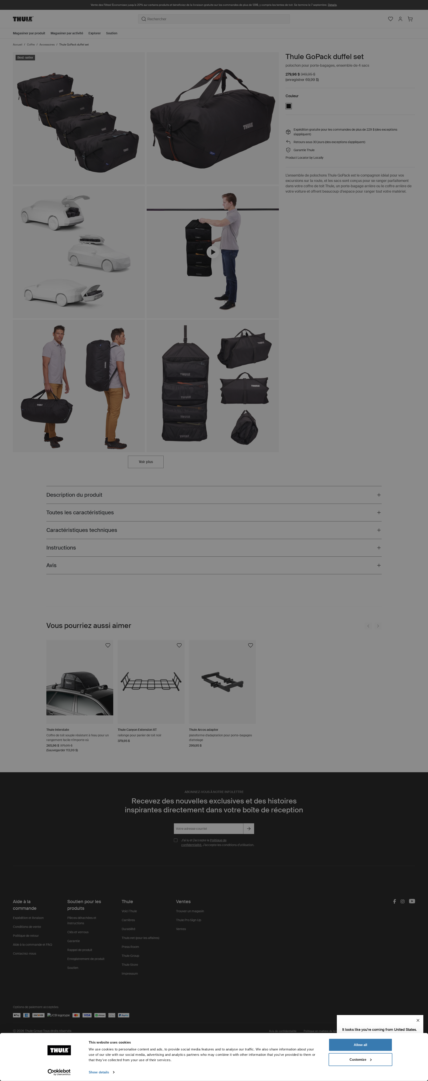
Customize (358, 1059)
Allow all (360, 1045)
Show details (99, 1072)
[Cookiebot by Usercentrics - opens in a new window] (59, 1072)
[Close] (418, 1020)
